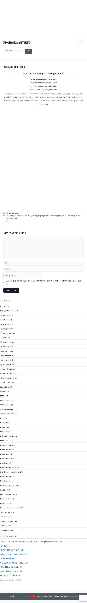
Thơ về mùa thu (5, 476)
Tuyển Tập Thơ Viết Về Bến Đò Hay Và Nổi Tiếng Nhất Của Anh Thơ (31, 542)
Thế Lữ (2, 441)
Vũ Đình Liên (4, 517)
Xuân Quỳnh (4, 530)
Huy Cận (3, 338)
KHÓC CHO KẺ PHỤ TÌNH (11, 550)
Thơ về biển (4, 463)
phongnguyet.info (17, 42)
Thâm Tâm (4, 432)
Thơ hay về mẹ (5, 449)
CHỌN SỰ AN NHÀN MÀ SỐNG (14, 554)
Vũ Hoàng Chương (63, 94)
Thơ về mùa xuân (6, 481)
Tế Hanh (3, 427)
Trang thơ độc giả (6, 499)
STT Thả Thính (5, 405)
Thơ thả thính (4, 454)
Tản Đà (2, 423)
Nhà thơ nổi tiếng (6, 369)
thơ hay (10, 94)
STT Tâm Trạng (5, 400)
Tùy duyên (5, 546)
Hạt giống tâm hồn (6, 329)
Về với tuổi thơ (5, 512)
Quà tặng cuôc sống (7, 382)
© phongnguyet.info (21, 596)
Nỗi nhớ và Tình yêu (7, 378)
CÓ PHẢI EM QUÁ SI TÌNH (11, 571)
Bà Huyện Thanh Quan (8, 311)
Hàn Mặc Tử (4, 324)
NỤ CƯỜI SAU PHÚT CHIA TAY (14, 563)
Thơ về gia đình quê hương (9, 467)
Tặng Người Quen (12, 218)
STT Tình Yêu (5, 409)
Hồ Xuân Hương (5, 333)
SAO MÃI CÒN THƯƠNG (11, 580)
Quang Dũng (4, 387)
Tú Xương (3, 503)
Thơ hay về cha (5, 445)
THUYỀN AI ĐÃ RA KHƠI (11, 567)
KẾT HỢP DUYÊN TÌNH (10, 575)
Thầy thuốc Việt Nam (7, 436)
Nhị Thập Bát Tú (21, 97)
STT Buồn (3, 391)
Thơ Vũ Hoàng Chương (43, 97)
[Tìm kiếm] (28, 51)
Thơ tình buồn (5, 458)
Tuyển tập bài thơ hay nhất (9, 508)
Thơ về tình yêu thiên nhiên (9, 485)
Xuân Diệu (3, 526)
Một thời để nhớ (5, 356)
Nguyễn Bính (4, 360)
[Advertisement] (43, 18)
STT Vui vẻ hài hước (7, 414)
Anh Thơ (3, 306)
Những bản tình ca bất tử (8, 373)
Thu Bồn (3, 490)
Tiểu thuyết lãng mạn (7, 494)
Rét (7, 221)
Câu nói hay (4, 315)
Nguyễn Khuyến (5, 364)
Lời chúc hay (4, 347)
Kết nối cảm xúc (5, 342)
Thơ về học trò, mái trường (9, 472)
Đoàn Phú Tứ (4, 320)
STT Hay (3, 396)
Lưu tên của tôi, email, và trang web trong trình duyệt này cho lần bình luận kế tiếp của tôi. (43, 282)
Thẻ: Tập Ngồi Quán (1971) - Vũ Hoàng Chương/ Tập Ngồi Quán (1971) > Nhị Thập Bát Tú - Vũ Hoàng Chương (43, 216)
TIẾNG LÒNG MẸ (7, 559)
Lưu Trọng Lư (4, 351)
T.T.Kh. (2, 418)
